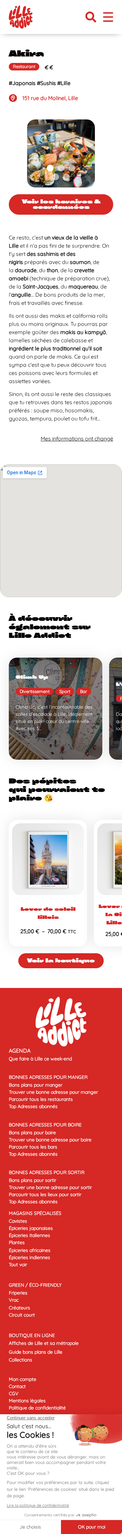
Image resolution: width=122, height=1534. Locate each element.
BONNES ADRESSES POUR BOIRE (45, 1125)
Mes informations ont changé (77, 438)
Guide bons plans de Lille (35, 1352)
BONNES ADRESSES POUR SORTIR (46, 1172)
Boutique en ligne (32, 1335)
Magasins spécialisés (35, 1213)
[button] (90, 17)
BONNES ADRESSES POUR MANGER (48, 1077)
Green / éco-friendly (35, 1285)
